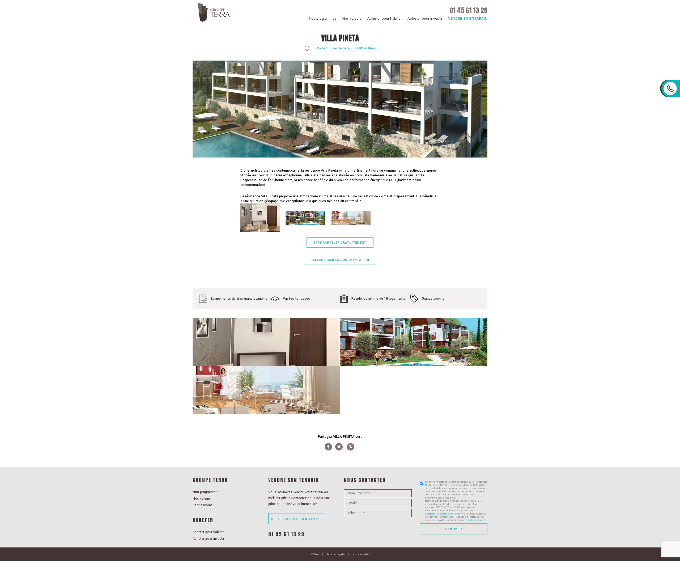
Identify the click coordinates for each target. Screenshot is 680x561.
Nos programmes (323, 18)
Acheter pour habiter (384, 18)
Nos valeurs (352, 18)
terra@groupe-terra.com (440, 514)
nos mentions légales (473, 520)
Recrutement (202, 505)
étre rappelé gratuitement (296, 519)
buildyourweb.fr (360, 554)
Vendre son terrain (467, 18)
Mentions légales (335, 554)
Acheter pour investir (424, 18)
